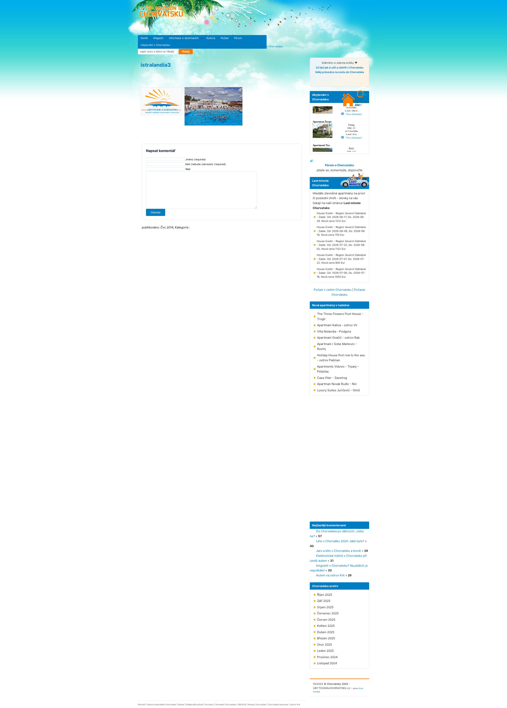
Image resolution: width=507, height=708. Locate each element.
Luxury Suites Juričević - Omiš (338, 390)
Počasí (225, 38)
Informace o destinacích (184, 38)
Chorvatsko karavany (278, 704)
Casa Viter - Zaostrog (332, 378)
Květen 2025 (326, 626)
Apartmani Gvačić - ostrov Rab (338, 337)
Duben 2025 (325, 632)
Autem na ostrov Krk (330, 575)
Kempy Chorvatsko (257, 704)
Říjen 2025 (324, 595)
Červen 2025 (326, 620)
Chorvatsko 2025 (337, 683)
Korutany (209, 704)
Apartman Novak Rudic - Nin (337, 384)
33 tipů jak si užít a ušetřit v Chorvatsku (339, 67)
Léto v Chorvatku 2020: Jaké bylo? (340, 541)
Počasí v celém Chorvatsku (333, 290)
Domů (144, 38)
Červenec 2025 (328, 613)
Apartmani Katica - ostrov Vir (337, 325)
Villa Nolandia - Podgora (334, 331)
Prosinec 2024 (327, 657)
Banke (181, 704)
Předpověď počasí (194, 704)
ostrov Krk (295, 704)
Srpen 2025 (325, 607)
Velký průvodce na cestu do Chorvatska (339, 72)
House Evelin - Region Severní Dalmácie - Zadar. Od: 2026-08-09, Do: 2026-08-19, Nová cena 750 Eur (341, 230)
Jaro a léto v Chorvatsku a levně (338, 551)
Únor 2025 (324, 644)
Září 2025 (323, 601)
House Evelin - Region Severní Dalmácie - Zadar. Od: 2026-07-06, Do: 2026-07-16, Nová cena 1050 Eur (341, 272)
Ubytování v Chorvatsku (155, 45)
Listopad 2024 (327, 663)
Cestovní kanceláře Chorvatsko (161, 704)
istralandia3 (156, 65)
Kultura (210, 38)
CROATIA (242, 704)
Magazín (158, 38)
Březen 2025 (326, 638)
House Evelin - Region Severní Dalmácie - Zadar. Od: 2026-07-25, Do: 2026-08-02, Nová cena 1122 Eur (341, 244)
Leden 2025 (325, 651)
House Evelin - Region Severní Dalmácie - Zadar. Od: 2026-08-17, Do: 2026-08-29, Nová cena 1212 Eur (341, 217)
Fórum (238, 38)
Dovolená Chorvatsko (225, 704)
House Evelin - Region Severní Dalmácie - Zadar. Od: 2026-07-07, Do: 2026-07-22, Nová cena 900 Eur (341, 258)
